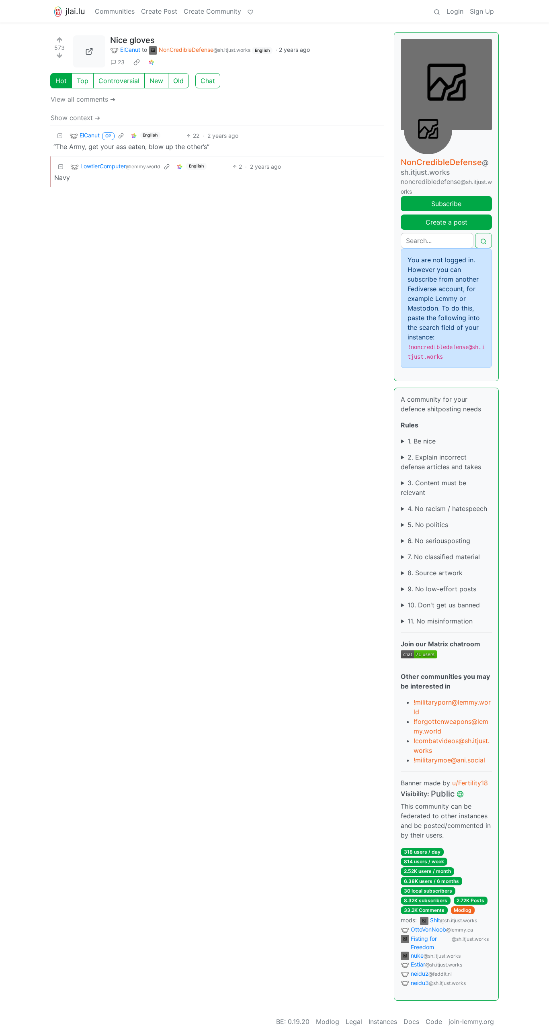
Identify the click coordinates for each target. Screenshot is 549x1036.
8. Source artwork (435, 573)
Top (82, 81)
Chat (208, 81)
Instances (383, 1022)
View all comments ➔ (83, 99)
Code (434, 1022)
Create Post (159, 11)
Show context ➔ (75, 118)
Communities (115, 11)
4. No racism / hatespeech (447, 509)
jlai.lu (75, 11)
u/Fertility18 (470, 783)
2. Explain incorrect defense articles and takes (441, 462)
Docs (411, 1022)
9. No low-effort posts (442, 589)
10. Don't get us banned (444, 605)
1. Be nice (422, 441)
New (156, 81)
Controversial (118, 81)
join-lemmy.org (471, 1022)
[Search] (436, 11)
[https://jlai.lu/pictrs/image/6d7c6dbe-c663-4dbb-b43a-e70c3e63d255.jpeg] (89, 51)
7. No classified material (444, 557)
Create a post (446, 222)
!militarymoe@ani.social (449, 760)
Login (455, 11)
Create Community (212, 11)
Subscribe (446, 204)
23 (121, 62)
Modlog (462, 910)
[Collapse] (59, 135)
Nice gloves (132, 40)
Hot (61, 81)
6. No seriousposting (439, 541)
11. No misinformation (440, 621)
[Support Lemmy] (250, 11)
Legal (354, 1022)
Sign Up (482, 11)
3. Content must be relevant (433, 488)
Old (178, 81)
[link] (136, 62)
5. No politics (428, 525)
